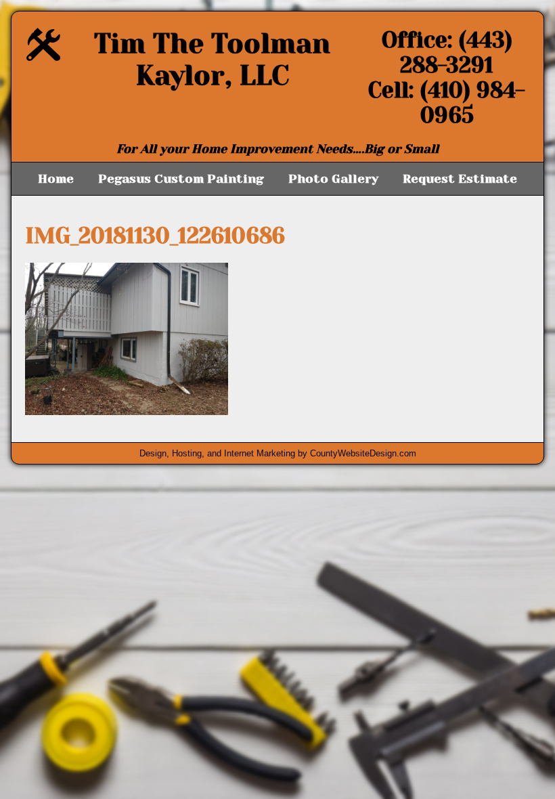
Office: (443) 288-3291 (447, 53)
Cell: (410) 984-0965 (446, 103)
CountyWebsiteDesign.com (363, 453)
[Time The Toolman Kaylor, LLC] (43, 57)
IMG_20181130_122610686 (155, 236)
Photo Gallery (333, 179)
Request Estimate (460, 179)
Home (56, 179)
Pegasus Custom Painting (181, 179)
